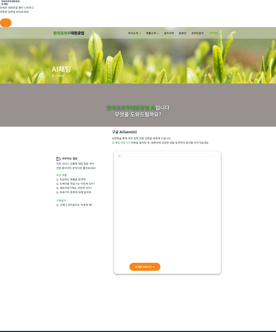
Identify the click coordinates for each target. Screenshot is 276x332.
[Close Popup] (6, 22)
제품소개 (151, 33)
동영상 (182, 33)
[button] (139, 33)
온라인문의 (197, 33)
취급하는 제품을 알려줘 (73, 179)
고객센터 (214, 33)
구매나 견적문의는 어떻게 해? (76, 205)
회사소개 (133, 33)
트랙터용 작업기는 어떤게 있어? (77, 183)
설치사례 (169, 33)
